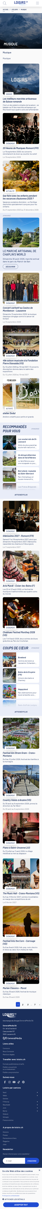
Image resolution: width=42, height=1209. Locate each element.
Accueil (6, 9)
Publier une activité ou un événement (10, 1068)
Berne (5, 1111)
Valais (5, 1095)
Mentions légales (9, 1054)
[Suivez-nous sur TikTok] (19, 1082)
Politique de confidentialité (10, 1195)
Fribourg (6, 1102)
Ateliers (15, 9)
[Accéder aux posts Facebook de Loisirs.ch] (5, 1082)
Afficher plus (21, 495)
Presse (5, 1135)
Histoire (6, 1132)
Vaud (4, 1092)
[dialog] (21, 1188)
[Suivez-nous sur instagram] (9, 1082)
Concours (6, 1048)
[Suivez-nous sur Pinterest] (23, 1082)
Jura (4, 1108)
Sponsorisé (7, 215)
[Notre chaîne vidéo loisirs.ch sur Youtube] (14, 1082)
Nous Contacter (8, 1051)
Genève (5, 1099)
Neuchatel (6, 1105)
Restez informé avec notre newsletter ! (16, 1154)
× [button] (39, 1170)
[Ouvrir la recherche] (4, 3)
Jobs (4, 1144)
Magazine (6, 1141)
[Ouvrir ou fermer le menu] (37, 3)
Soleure (5, 1114)
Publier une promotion (11, 1072)
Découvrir (10, 266)
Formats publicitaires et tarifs (13, 1064)
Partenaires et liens (9, 1138)
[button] (21, 1199)
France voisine (8, 1120)
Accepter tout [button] (21, 1205)
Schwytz (6, 1117)
